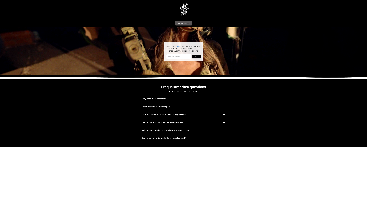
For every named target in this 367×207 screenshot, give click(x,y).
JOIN (196, 56)
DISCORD (178, 46)
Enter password (183, 23)
